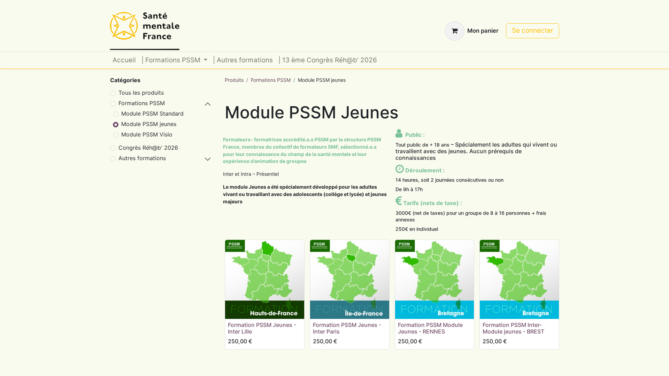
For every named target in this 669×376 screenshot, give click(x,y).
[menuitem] (124, 60)
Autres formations (142, 158)
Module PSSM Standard (152, 113)
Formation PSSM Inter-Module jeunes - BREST (513, 328)
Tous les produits (141, 92)
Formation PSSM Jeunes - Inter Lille (262, 328)
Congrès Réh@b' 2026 (148, 147)
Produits (234, 80)
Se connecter (532, 30)
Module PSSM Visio (146, 134)
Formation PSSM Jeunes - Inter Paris (347, 328)
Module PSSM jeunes (148, 123)
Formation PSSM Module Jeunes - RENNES (430, 328)
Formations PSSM (141, 103)
